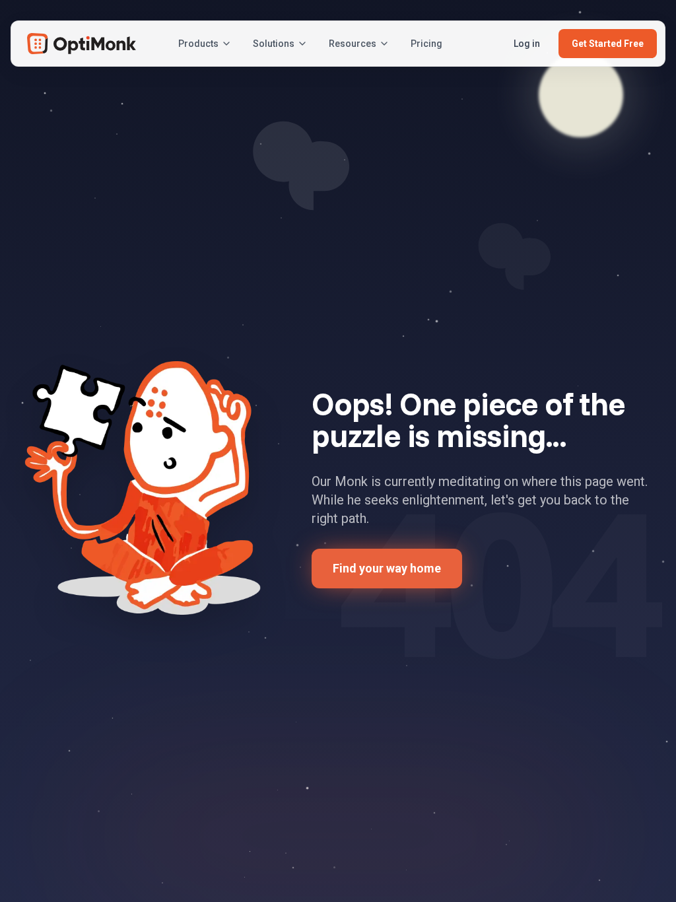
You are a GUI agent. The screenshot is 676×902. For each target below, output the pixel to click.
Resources (352, 43)
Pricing (426, 43)
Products (198, 43)
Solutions (273, 43)
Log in (527, 43)
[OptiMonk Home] (81, 43)
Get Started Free (608, 43)
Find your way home (387, 568)
